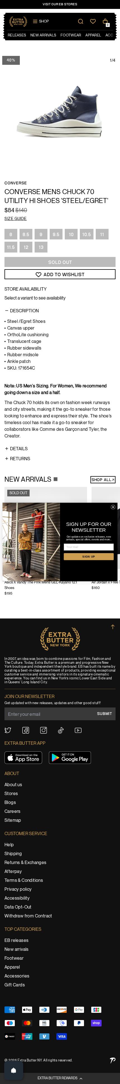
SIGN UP (88, 556)
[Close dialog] (113, 507)
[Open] (13, 1070)
